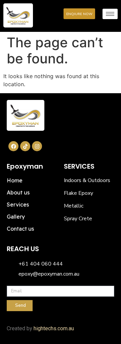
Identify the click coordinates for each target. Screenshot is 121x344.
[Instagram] (37, 146)
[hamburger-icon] (110, 14)
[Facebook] (13, 146)
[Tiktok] (25, 146)
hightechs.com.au (54, 328)
